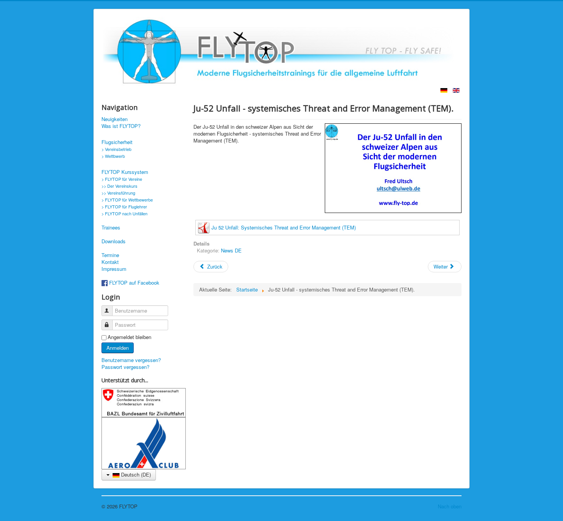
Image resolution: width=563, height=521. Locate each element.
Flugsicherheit (117, 142)
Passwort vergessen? (125, 366)
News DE (231, 250)
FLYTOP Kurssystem (124, 172)
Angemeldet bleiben (129, 337)
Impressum (113, 268)
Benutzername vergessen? (131, 360)
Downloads (113, 241)
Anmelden (117, 347)
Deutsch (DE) (135, 474)
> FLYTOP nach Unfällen (124, 213)
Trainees (110, 227)
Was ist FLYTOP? (121, 126)
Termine (110, 255)
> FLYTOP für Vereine (121, 179)
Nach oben (450, 506)
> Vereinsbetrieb (116, 149)
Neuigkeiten (114, 119)
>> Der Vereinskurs (119, 186)
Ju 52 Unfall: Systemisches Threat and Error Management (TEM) (283, 227)
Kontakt (110, 262)
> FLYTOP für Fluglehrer (124, 206)
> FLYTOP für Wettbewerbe (127, 200)
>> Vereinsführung (118, 193)
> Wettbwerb (113, 156)
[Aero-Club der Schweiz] (143, 442)
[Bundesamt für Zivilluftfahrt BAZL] (143, 402)
